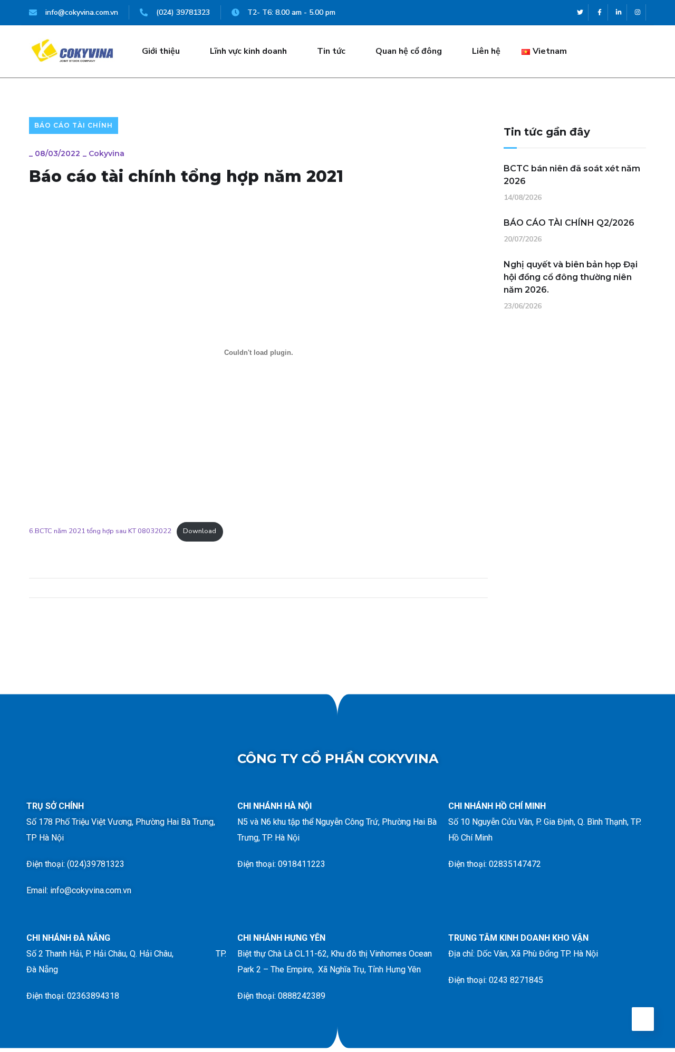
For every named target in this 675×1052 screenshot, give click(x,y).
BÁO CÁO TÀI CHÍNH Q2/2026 (569, 223)
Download (199, 531)
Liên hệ (486, 51)
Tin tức (331, 51)
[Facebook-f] (599, 12)
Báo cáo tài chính (73, 125)
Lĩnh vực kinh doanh (248, 51)
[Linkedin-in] (619, 12)
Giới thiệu (161, 51)
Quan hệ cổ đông (408, 51)
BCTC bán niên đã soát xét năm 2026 (572, 174)
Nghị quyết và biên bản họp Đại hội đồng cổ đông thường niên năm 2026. (571, 277)
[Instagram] (638, 12)
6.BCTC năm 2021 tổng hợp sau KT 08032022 (100, 531)
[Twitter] (580, 12)
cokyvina (106, 153)
